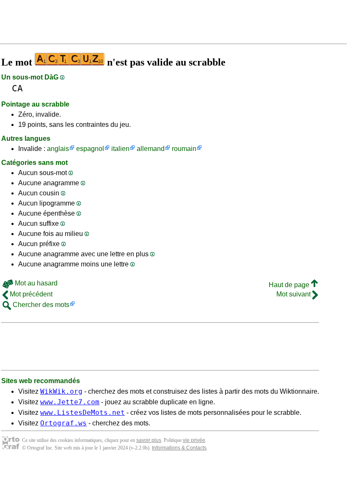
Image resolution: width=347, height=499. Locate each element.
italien (120, 148)
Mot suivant (294, 294)
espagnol (90, 148)
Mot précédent (30, 294)
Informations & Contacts (179, 448)
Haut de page (290, 284)
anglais (58, 148)
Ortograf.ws (63, 423)
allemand (151, 148)
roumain (184, 148)
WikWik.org (61, 391)
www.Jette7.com (69, 402)
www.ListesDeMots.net (82, 413)
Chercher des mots (40, 304)
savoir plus (148, 440)
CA (17, 88)
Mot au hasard (35, 283)
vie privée (194, 440)
